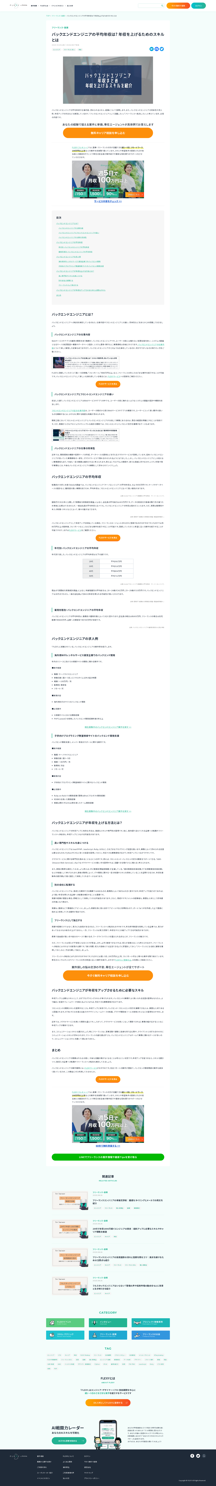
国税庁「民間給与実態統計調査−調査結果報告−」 (149, 517)
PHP (55, 1369)
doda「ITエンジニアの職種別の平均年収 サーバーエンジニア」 (144, 496)
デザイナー (137, 1360)
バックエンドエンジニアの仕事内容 (71, 228)
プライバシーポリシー (92, 1478)
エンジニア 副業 (105, 1360)
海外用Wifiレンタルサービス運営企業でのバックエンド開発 (80, 261)
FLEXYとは (44, 6)
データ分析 (127, 1360)
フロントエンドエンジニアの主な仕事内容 (68, 410)
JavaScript (142, 1364)
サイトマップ (88, 1473)
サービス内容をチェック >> (108, 201)
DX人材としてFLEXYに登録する (108, 1402)
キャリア (107, 1236)
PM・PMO (132, 1364)
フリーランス (108, 1208)
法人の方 (70, 6)
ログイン (87, 1456)
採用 (123, 1364)
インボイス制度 (69, 1364)
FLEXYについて (68, 1456)
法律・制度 (50, 1364)
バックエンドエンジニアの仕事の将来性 (73, 237)
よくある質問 (67, 1462)
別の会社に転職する (66, 280)
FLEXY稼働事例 (52, 1360)
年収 (80, 50)
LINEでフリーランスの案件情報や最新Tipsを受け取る (108, 1157)
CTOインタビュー (120, 1355)
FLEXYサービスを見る (108, 383)
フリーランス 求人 (69, 50)
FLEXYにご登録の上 (123, 960)
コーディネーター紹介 (45, 1473)
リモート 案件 (149, 1360)
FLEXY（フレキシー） (80, 147)
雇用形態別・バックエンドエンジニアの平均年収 (76, 252)
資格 (158, 1360)
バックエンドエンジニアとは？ (67, 223)
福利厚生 (66, 1467)
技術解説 (132, 1355)
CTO (59, 1355)
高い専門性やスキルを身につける (70, 276)
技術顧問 (108, 1355)
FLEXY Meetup (85, 1355)
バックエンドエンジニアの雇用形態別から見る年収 (148, 627)
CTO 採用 (160, 1364)
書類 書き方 (114, 1364)
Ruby (152, 1364)
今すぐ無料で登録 (90, 1462)
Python (97, 1364)
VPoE (105, 1364)
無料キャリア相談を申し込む (108, 133)
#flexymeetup (158, 1355)
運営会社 (87, 1467)
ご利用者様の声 (68, 1473)
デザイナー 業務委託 (84, 1364)
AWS (59, 1364)
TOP (48, 16)
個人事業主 (119, 1208)
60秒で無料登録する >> (108, 1145)
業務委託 (137, 1208)
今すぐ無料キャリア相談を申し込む (108, 975)
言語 (77, 1360)
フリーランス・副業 (58, 16)
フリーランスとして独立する (68, 285)
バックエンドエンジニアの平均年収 (69, 242)
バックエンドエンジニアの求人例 (68, 256)
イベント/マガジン (57, 6)
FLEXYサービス (114, 376)
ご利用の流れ (42, 1467)
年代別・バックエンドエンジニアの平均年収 (74, 247)
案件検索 (34, 6)
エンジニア (56, 50)
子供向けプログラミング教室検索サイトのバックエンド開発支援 (81, 266)
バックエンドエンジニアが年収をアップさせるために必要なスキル (81, 290)
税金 (165, 1360)
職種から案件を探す (44, 1462)
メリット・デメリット (144, 1355)
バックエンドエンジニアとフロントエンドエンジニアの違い (79, 233)
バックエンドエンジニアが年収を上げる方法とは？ (75, 271)
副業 (128, 1208)
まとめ (58, 295)
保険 (48, 1369)
